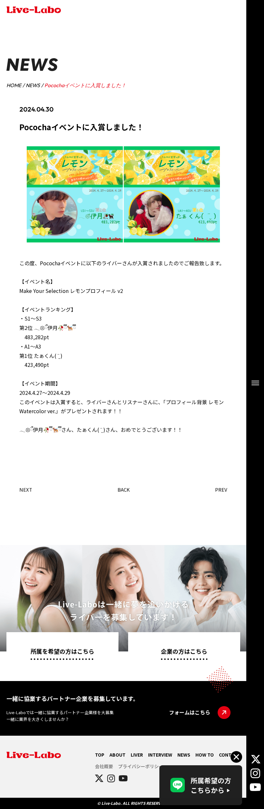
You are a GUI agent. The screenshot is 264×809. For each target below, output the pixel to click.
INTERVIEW (160, 754)
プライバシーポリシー (140, 766)
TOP (99, 754)
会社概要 (104, 766)
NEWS (33, 85)
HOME (13, 85)
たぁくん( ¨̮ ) (48, 355)
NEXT (25, 489)
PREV (221, 489)
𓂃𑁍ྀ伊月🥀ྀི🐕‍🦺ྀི (55, 328)
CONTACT (229, 754)
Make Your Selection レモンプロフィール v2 (71, 291)
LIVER (137, 754)
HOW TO (204, 754)
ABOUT (117, 754)
